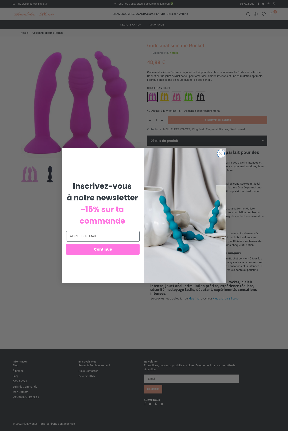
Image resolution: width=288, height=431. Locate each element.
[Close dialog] (221, 153)
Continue (103, 249)
